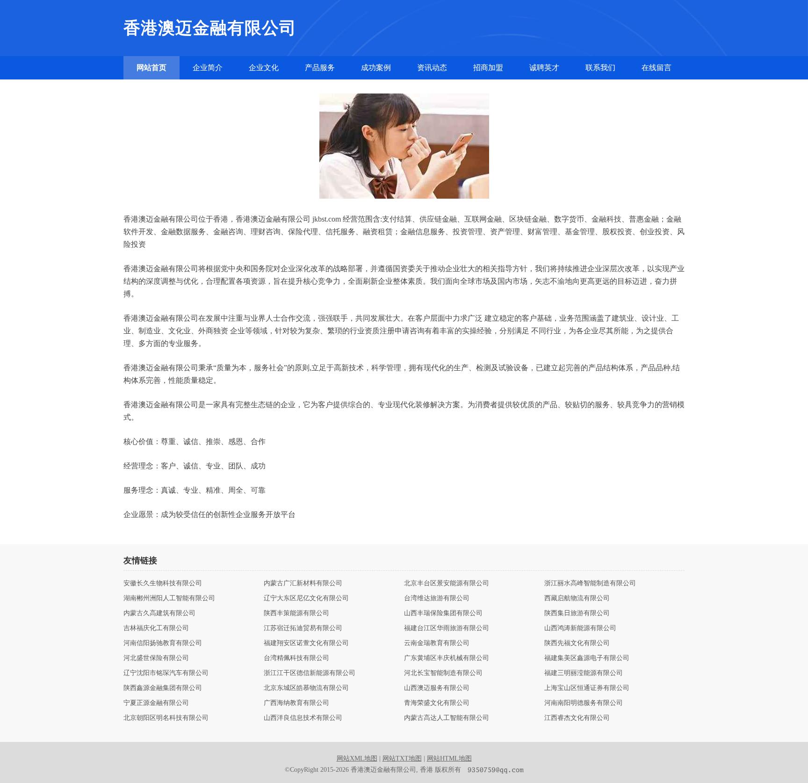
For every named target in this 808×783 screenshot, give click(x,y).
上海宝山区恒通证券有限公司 (586, 688)
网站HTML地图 (449, 758)
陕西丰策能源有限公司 (296, 613)
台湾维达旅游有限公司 (436, 598)
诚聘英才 (544, 68)
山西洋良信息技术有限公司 (303, 718)
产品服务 (320, 68)
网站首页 (151, 68)
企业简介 (208, 68)
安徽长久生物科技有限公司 (162, 583)
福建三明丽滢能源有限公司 (583, 673)
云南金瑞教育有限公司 (436, 643)
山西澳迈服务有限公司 (436, 688)
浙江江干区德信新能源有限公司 (309, 673)
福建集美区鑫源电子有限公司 (586, 658)
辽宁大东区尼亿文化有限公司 (306, 598)
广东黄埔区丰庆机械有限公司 (446, 658)
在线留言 (656, 68)
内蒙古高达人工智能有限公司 (446, 718)
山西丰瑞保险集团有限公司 (443, 613)
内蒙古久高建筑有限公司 (159, 613)
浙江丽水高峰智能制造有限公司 (590, 583)
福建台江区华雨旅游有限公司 (446, 628)
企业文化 (264, 68)
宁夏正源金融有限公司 (156, 703)
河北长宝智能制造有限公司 (443, 673)
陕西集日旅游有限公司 (577, 613)
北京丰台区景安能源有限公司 (446, 583)
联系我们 (600, 68)
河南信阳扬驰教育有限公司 (162, 643)
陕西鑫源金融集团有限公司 (162, 688)
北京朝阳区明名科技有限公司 (166, 718)
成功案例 (376, 68)
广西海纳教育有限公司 (296, 703)
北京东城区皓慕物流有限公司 (306, 688)
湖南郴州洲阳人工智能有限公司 (169, 598)
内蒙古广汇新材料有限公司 (303, 583)
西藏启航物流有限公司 (577, 598)
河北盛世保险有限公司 (156, 658)
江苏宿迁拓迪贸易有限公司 (303, 628)
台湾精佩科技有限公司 (296, 658)
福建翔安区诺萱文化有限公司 (306, 643)
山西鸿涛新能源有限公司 (580, 628)
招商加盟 (488, 68)
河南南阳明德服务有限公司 (583, 703)
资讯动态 (432, 68)
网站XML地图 (357, 758)
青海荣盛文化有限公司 (436, 703)
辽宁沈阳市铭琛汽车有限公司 (166, 673)
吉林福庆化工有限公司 (156, 628)
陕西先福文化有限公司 (577, 643)
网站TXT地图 (402, 758)
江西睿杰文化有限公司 (577, 718)
